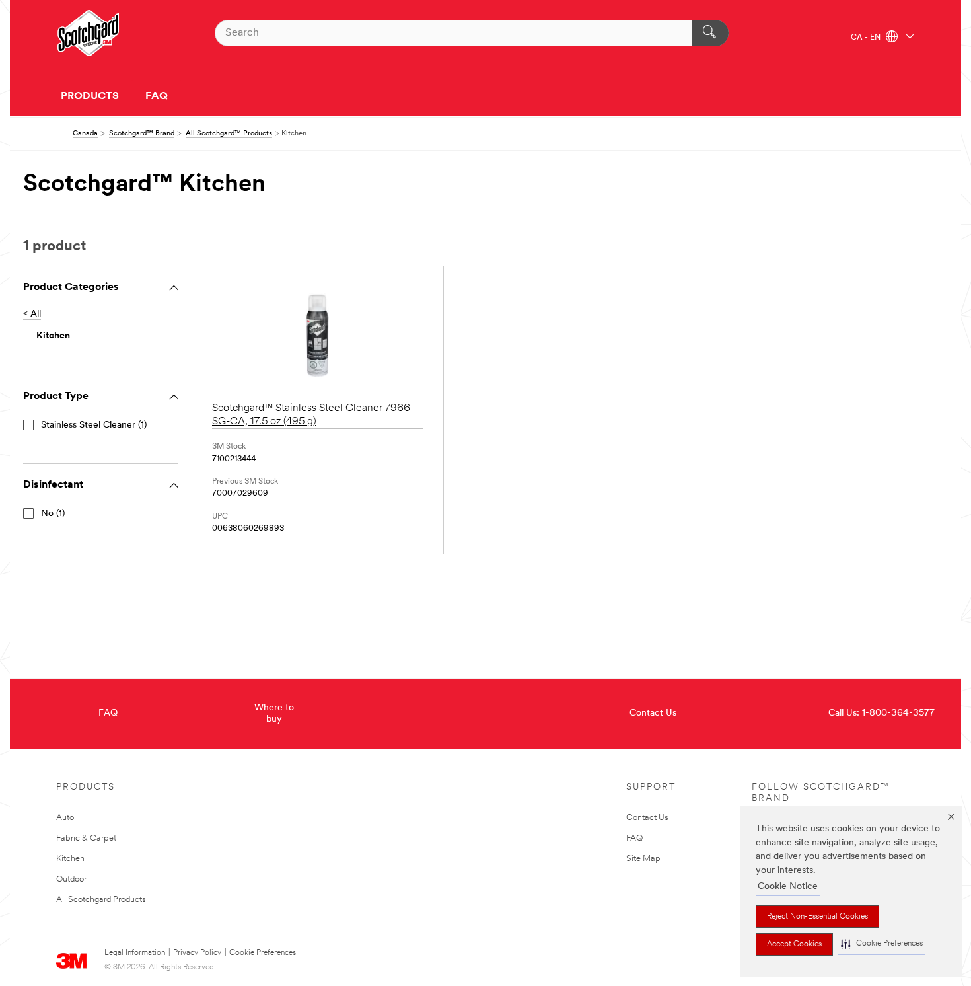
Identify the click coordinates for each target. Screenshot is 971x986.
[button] (881, 944)
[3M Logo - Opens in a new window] (88, 33)
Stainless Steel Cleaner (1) (94, 425)
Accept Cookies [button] (794, 944)
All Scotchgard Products (101, 899)
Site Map (643, 858)
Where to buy (274, 714)
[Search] (710, 33)
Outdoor (71, 879)
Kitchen (70, 858)
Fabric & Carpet (86, 838)
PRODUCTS (90, 96)
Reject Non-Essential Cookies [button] (817, 917)
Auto (65, 818)
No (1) (53, 514)
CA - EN (866, 38)
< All (32, 314)
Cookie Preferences (262, 953)
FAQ (156, 96)
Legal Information (134, 953)
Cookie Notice (788, 886)
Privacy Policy (197, 953)
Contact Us (652, 713)
